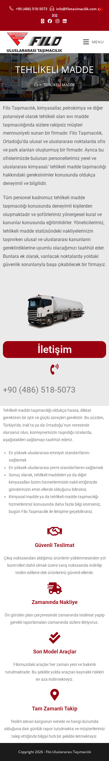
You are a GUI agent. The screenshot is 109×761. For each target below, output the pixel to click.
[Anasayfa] (36, 84)
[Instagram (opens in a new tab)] (57, 21)
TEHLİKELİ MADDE (59, 84)
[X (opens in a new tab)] (43, 21)
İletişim (54, 349)
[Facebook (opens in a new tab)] (50, 21)
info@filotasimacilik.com (76, 8)
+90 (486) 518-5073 (31, 8)
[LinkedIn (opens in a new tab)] (64, 21)
